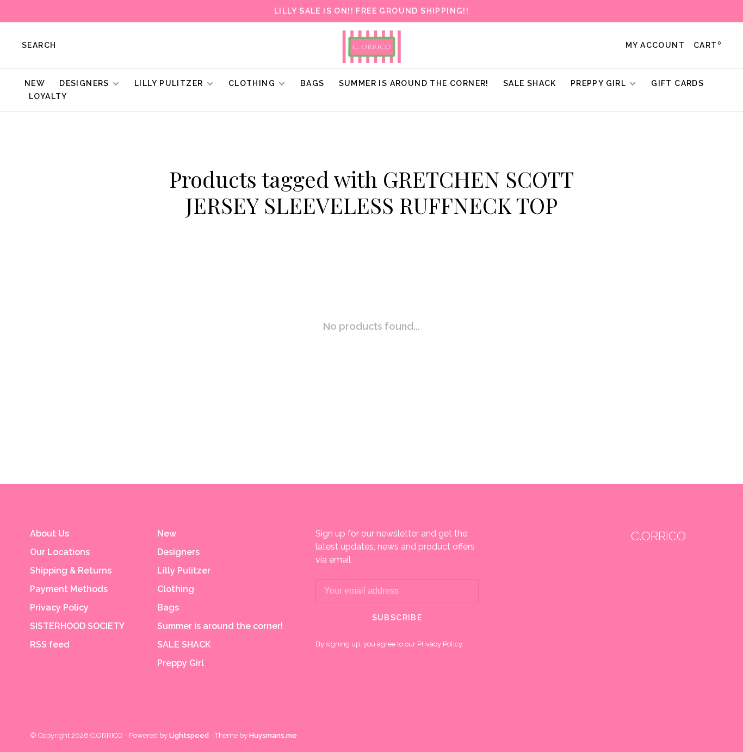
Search (39, 45)
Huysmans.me (273, 735)
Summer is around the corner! (414, 83)
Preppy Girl (598, 83)
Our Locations (60, 552)
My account (655, 45)
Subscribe (397, 617)
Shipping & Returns (71, 570)
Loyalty (48, 96)
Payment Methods (69, 589)
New (34, 83)
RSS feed (50, 644)
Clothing (251, 83)
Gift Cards (677, 83)
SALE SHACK (529, 83)
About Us (49, 533)
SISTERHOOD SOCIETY (77, 626)
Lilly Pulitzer (170, 83)
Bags (312, 83)
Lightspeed (189, 735)
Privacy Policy (59, 607)
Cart (707, 45)
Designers (84, 83)
